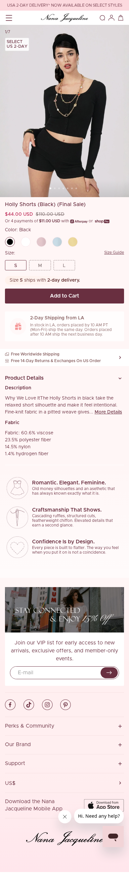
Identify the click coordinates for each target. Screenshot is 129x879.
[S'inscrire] (109, 673)
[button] (64, 378)
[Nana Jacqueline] (64, 17)
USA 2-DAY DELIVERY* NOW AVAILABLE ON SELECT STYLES (64, 5)
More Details (108, 412)
